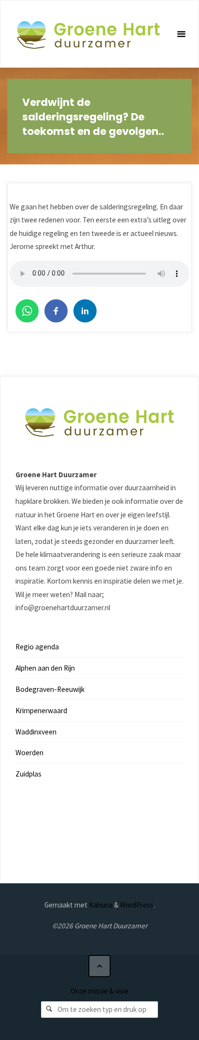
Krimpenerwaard (41, 710)
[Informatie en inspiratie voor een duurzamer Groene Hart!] (88, 34)
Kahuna (100, 904)
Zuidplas (28, 773)
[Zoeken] (49, 1009)
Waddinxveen (36, 731)
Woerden (29, 752)
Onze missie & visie (99, 991)
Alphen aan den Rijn (45, 668)
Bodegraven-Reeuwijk (50, 689)
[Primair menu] (181, 34)
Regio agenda (37, 646)
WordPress (137, 904)
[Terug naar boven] (99, 966)
